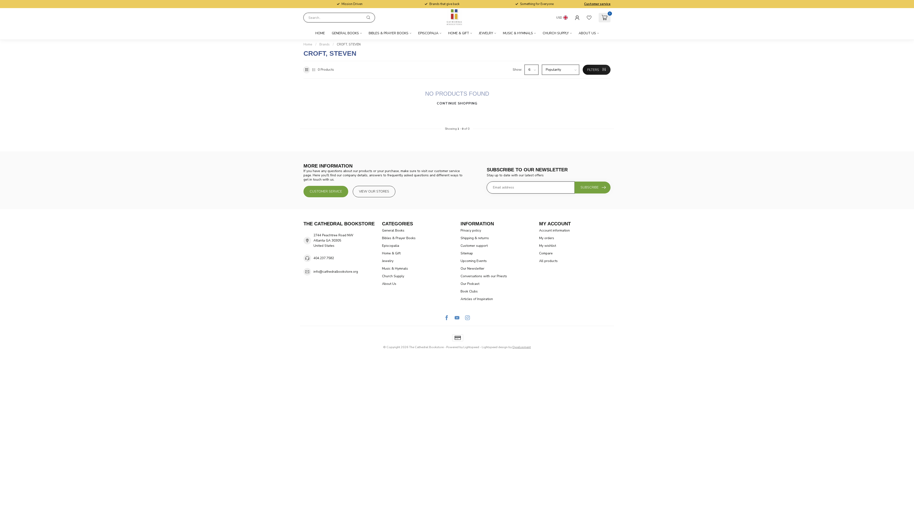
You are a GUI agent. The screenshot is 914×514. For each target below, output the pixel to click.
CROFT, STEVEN (349, 44)
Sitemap (467, 253)
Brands (324, 44)
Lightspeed (471, 347)
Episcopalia (428, 33)
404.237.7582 (323, 258)
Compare (546, 253)
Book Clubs (469, 291)
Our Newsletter (472, 268)
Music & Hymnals (518, 33)
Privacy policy (471, 230)
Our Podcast (470, 284)
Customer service (597, 4)
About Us (587, 33)
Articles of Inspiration (477, 299)
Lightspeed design (495, 347)
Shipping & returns (475, 238)
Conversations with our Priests (484, 276)
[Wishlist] (589, 17)
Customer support (474, 245)
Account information (554, 230)
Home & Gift (458, 33)
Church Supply (556, 33)
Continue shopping (457, 103)
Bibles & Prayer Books (388, 33)
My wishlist (547, 245)
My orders (546, 238)
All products (548, 261)
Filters (593, 70)
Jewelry (486, 33)
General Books (345, 33)
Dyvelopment (521, 347)
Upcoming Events (474, 261)
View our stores (374, 191)
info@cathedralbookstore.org (335, 271)
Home (320, 33)
